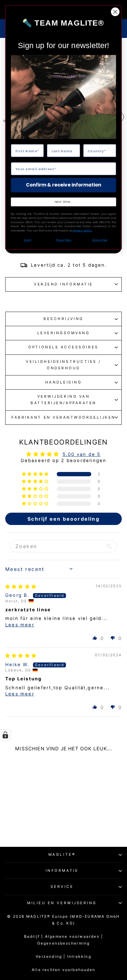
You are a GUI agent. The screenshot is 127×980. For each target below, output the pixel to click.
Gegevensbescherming (63, 943)
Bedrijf (32, 936)
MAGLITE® (62, 854)
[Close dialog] (115, 11)
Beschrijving (63, 319)
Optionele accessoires (63, 347)
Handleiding (63, 382)
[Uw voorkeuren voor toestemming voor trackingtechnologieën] (5, 735)
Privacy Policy (63, 240)
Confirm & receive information (63, 185)
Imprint (27, 240)
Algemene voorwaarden (74, 936)
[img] (21, 586)
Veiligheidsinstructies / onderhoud (63, 364)
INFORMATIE (62, 870)
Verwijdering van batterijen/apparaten (63, 399)
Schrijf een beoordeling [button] (63, 519)
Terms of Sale (99, 240)
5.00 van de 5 (82, 454)
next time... (64, 202)
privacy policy (82, 230)
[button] (36, 474)
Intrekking (79, 956)
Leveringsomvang (63, 333)
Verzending (49, 956)
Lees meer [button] (19, 625)
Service (62, 886)
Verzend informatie (63, 284)
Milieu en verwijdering (62, 903)
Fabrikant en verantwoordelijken (63, 417)
